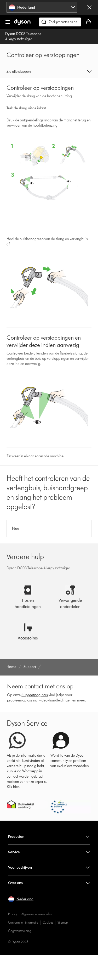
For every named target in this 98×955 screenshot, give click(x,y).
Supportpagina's (34, 695)
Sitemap (62, 922)
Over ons (15, 883)
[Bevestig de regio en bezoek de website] (89, 7)
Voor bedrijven (20, 867)
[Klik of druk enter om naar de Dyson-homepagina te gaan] (22, 24)
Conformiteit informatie (23, 922)
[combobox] (42, 7)
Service (14, 852)
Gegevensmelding (19, 931)
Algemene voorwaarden (36, 914)
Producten (16, 836)
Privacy (12, 914)
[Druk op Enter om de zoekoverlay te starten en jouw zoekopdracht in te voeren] (60, 22)
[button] (49, 72)
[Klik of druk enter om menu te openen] (7, 22)
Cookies (48, 922)
